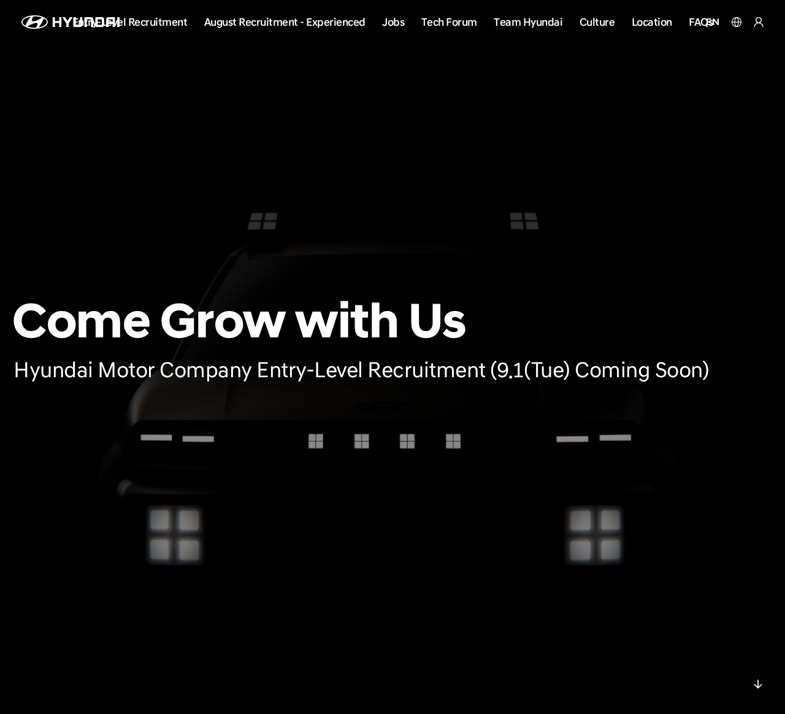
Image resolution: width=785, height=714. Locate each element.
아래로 (758, 687)
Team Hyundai (528, 22)
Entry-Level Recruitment (130, 22)
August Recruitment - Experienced (285, 22)
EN (712, 22)
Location (652, 22)
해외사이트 (736, 22)
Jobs (393, 22)
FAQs (701, 22)
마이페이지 (759, 22)
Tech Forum (449, 22)
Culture (597, 22)
